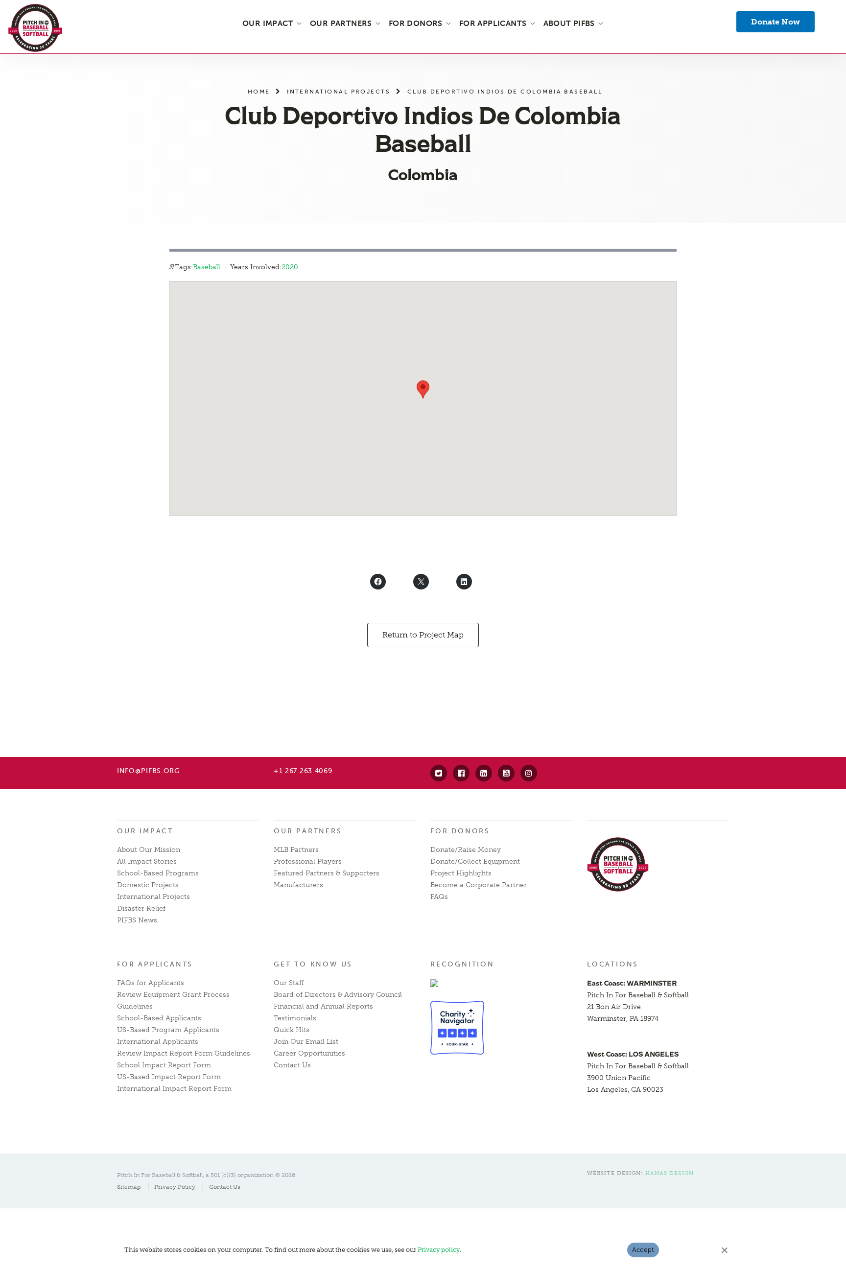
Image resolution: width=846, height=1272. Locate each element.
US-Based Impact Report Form (169, 1077)
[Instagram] (528, 773)
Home (259, 91)
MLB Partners (296, 850)
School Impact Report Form (164, 1065)
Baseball (206, 267)
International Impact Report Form (174, 1088)
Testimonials (295, 1018)
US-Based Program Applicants (168, 1030)
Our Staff (289, 983)
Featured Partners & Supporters (326, 873)
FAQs (439, 897)
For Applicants (155, 964)
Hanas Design (669, 1173)
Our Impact (145, 831)
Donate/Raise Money (465, 850)
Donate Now (775, 21)
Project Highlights (461, 873)
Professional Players (308, 861)
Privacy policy (439, 1249)
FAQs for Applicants (150, 983)
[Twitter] (438, 773)
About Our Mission (148, 850)
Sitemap (129, 1186)
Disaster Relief (141, 908)
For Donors (460, 831)
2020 (290, 267)
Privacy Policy (174, 1186)
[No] (724, 1250)
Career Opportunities (309, 1053)
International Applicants (157, 1041)
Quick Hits (291, 1030)
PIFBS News (137, 920)
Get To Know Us (313, 964)
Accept (643, 1249)
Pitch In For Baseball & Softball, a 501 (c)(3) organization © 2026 (206, 1175)
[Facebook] (461, 773)
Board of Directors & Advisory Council (338, 994)
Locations (612, 964)
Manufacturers (298, 885)
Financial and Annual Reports (323, 1006)
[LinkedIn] (483, 773)
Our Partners (308, 831)
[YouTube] (506, 773)
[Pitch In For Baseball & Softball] (35, 27)
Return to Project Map (423, 634)
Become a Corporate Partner (478, 885)
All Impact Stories (147, 861)
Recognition (462, 964)
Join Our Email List (306, 1041)
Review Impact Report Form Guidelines (183, 1053)
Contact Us (292, 1065)
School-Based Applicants (159, 1018)
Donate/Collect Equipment (475, 861)
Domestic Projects (148, 885)
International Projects (338, 91)
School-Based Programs (158, 873)
